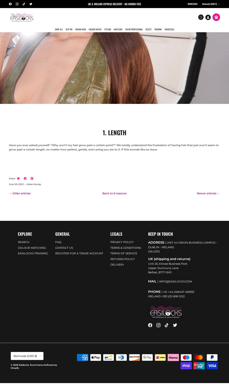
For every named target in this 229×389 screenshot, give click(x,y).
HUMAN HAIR (80, 16)
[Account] (208, 17)
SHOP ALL (59, 16)
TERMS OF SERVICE (123, 248)
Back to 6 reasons (114, 188)
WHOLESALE (168, 16)
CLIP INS (69, 16)
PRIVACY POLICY (122, 236)
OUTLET (148, 16)
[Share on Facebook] (25, 173)
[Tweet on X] (18, 173)
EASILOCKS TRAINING (33, 248)
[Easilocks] (22, 17)
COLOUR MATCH (95, 16)
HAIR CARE (117, 16)
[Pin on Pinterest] (32, 173)
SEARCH (23, 236)
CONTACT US (64, 242)
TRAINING (157, 16)
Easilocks (24, 359)
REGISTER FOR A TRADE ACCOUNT (79, 248)
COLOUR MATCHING (32, 242)
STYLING (107, 16)
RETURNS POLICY (122, 253)
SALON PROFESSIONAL (133, 16)
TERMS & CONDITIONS (125, 242)
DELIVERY (117, 259)
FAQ (58, 236)
